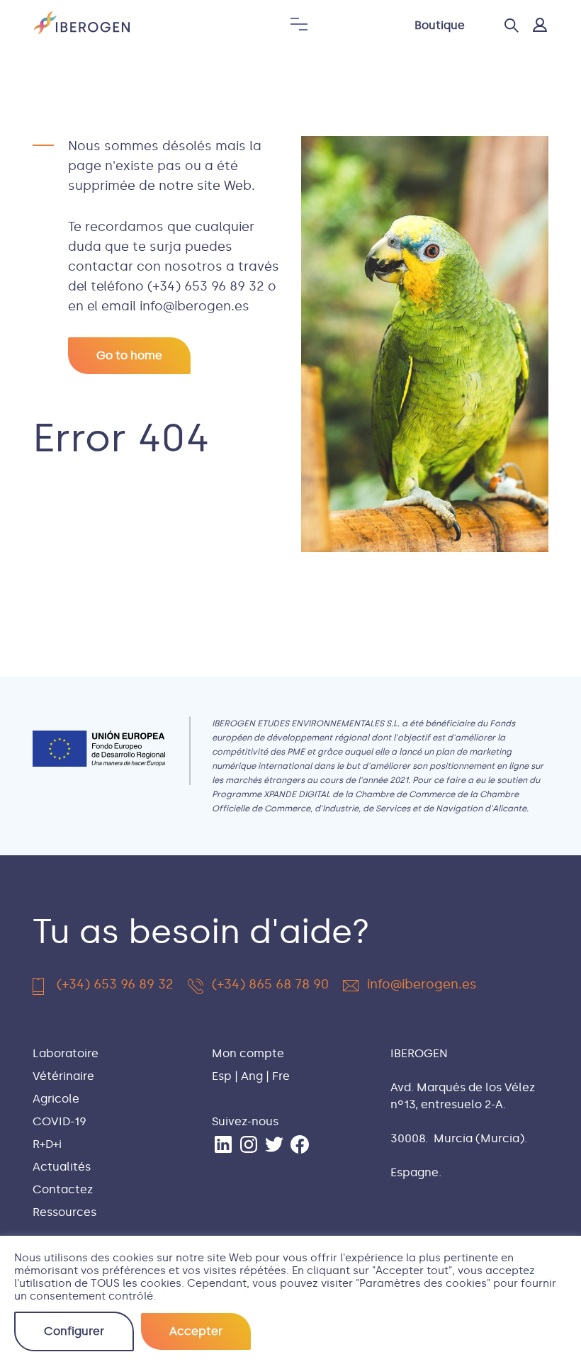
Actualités (62, 1166)
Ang (252, 1076)
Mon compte (248, 1053)
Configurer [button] (74, 1331)
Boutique (439, 25)
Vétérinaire (63, 1076)
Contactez (63, 1189)
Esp (222, 1076)
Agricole (56, 1098)
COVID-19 (59, 1121)
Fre (281, 1076)
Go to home (129, 355)
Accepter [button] (195, 1331)
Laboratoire (65, 1053)
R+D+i (47, 1144)
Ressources (64, 1212)
